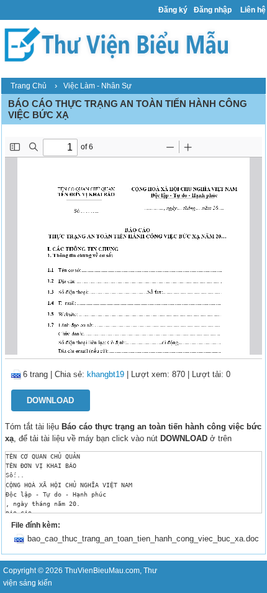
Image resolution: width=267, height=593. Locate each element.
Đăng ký (173, 10)
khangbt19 (105, 374)
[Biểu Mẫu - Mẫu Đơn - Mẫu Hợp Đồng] (120, 44)
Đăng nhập (213, 10)
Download (50, 400)
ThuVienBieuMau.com (102, 570)
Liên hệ (253, 10)
